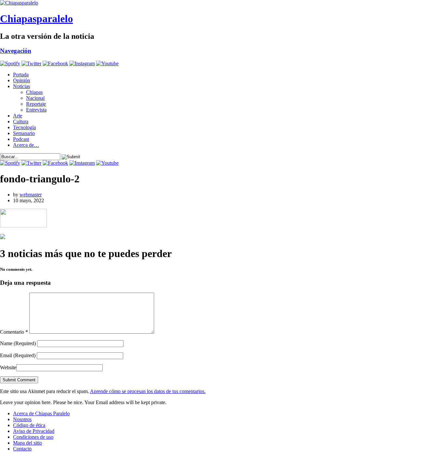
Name (18, 343)
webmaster (31, 194)
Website (8, 367)
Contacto (22, 448)
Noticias (21, 86)
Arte (17, 115)
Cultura (20, 121)
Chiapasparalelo (36, 18)
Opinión (21, 80)
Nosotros (22, 419)
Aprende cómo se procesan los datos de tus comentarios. (148, 391)
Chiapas (34, 92)
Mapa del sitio (27, 443)
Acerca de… (26, 145)
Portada (21, 74)
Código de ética (29, 425)
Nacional (35, 98)
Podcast (21, 139)
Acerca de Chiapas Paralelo (41, 413)
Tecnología (24, 127)
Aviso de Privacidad (33, 431)
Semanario (24, 133)
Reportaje (36, 104)
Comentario (14, 332)
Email (18, 355)
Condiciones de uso (33, 437)
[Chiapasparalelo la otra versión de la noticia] (222, 3)
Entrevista (36, 110)
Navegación (15, 50)
